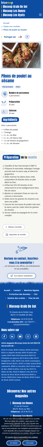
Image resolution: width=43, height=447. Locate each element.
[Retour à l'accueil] (10, 3)
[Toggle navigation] (40, 15)
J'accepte (30, 443)
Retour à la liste (15, 227)
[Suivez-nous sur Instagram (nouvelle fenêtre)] (28, 336)
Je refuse (13, 443)
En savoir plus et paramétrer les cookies (21, 437)
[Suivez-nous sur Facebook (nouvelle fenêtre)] (4, 336)
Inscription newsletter (23, 276)
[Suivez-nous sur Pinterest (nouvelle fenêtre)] (36, 336)
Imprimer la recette (17, 234)
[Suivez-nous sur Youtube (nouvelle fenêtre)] (20, 336)
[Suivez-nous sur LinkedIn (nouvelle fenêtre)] (12, 336)
